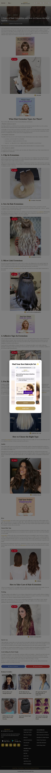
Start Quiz (25, 408)
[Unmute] (37, 402)
